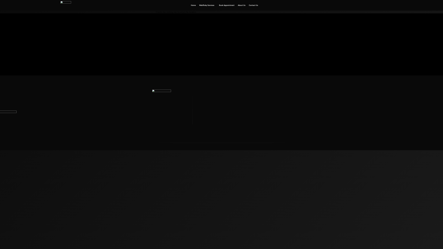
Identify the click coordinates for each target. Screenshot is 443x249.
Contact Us (253, 5)
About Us (241, 5)
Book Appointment (226, 5)
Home (193, 5)
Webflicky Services (206, 5)
